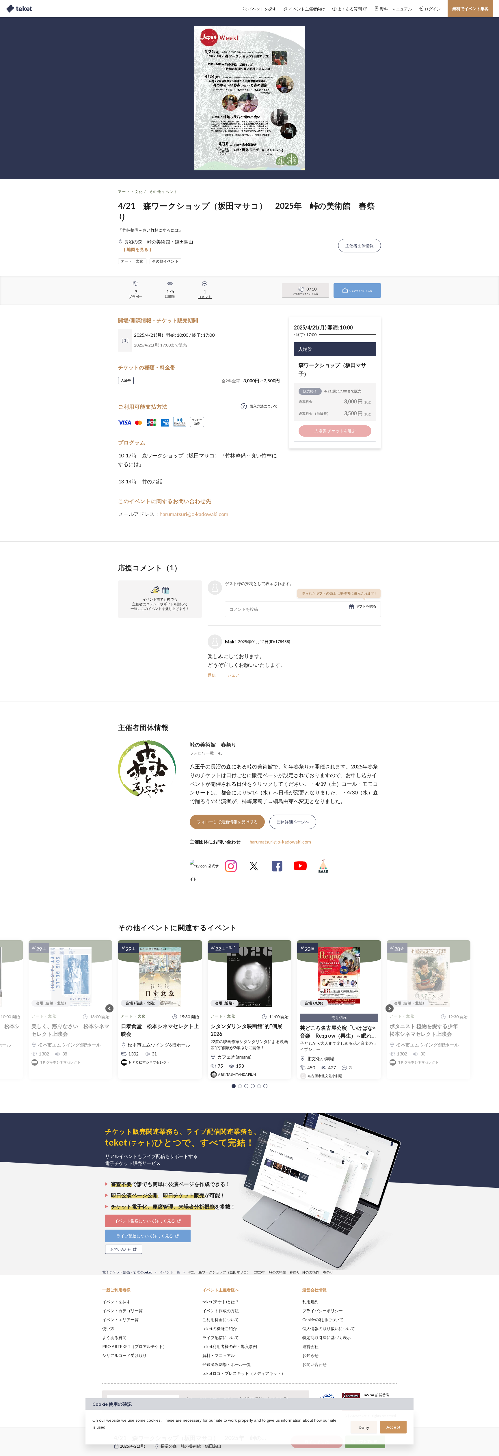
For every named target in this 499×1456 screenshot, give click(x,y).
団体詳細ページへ (293, 821)
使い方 (108, 1328)
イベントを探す (116, 1301)
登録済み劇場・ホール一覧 (226, 1364)
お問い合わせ (314, 1364)
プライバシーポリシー (322, 1310)
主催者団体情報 (359, 245)
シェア (233, 675)
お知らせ (310, 1355)
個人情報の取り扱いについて (328, 1328)
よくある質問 (114, 1337)
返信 (212, 675)
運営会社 (310, 1346)
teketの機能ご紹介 (219, 1328)
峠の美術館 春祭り (213, 744)
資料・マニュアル (218, 1355)
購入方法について (264, 406)
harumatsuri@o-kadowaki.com (194, 514)
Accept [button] (393, 1427)
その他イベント (163, 191)
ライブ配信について (220, 1337)
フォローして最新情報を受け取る (227, 821)
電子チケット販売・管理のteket (127, 1272)
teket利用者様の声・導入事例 (229, 1346)
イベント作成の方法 (220, 1310)
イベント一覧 (169, 1272)
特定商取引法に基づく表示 (326, 1337)
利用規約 (310, 1301)
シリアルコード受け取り (124, 1355)
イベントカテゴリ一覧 (122, 1310)
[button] (234, 1086)
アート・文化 (130, 191)
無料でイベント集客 (470, 8)
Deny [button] (364, 1427)
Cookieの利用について (322, 1319)
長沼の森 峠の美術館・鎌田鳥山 (191, 1446)
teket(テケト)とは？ (220, 1301)
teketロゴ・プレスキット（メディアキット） (243, 1373)
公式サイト (204, 868)
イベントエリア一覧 (120, 1319)
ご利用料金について (220, 1319)
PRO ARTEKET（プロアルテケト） (134, 1346)
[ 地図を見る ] (137, 249)
